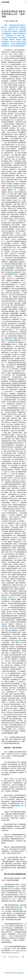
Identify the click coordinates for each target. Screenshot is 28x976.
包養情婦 (13, 272)
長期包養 (4, 624)
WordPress (20, 972)
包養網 (15, 200)
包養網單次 (17, 805)
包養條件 (5, 599)
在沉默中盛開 (5, 2)
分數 (23, 956)
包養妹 (24, 934)
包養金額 (10, 340)
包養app (7, 609)
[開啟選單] (26, 2)
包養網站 (7, 120)
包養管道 (14, 186)
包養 (13, 367)
